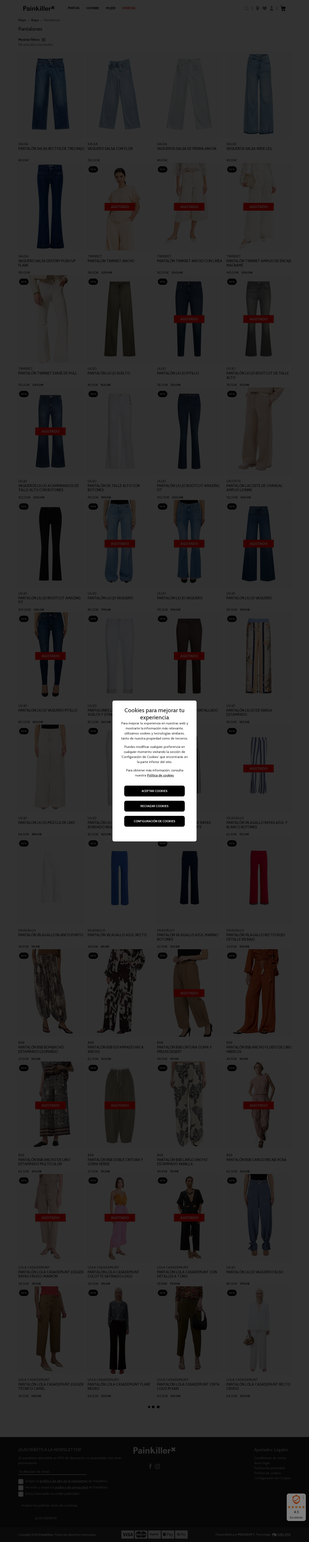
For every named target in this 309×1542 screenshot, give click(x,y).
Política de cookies (160, 776)
